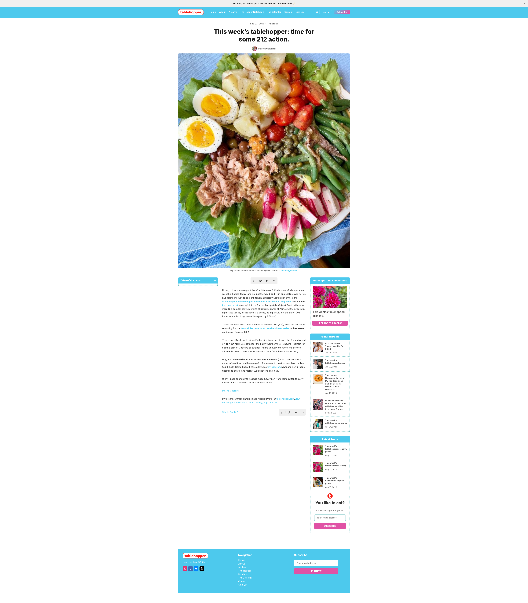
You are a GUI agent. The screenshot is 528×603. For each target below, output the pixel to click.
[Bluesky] (196, 568)
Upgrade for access (330, 323)
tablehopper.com (289, 270)
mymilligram (274, 367)
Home (213, 12)
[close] (524, 3)
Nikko (290, 598)
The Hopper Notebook (252, 12)
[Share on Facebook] (253, 281)
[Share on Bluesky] (260, 281)
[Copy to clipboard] (274, 281)
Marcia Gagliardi (230, 390)
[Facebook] (190, 568)
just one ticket (230, 305)
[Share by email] (267, 281)
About (222, 12)
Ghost (271, 598)
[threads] (202, 568)
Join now (316, 571)
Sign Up (300, 12)
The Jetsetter (274, 12)
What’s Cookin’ (230, 412)
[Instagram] (185, 568)
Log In (326, 12)
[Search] (317, 12)
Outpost (278, 598)
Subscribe (342, 12)
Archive (233, 12)
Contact (288, 12)
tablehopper (247, 598)
